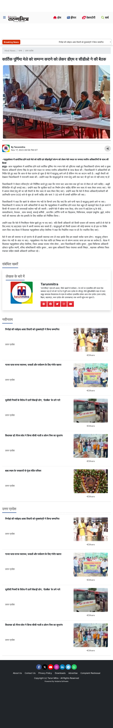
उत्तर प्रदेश (29, 50)
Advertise (73, 673)
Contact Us (30, 673)
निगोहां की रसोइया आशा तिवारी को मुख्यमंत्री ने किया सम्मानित (72, 42)
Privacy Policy (45, 673)
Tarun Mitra (53, 678)
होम (59, 17)
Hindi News (10, 50)
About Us (17, 673)
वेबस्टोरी (90, 17)
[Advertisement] (55, 30)
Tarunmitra (49, 284)
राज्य (20, 50)
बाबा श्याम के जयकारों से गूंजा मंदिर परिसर (23, 470)
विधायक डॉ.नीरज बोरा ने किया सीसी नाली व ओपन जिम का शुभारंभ (34, 435)
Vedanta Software (61, 681)
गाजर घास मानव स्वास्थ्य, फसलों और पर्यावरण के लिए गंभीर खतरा (33, 364)
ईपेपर (73, 17)
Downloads (60, 673)
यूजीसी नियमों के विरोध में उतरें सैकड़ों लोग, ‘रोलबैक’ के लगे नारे (32, 400)
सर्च (106, 17)
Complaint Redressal (90, 673)
